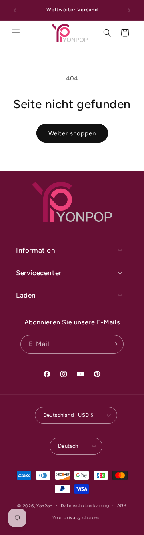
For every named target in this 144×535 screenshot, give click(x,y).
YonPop (44, 505)
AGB (122, 505)
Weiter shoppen (72, 133)
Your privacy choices (76, 517)
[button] (16, 33)
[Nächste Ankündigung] (129, 10)
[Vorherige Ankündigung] (15, 10)
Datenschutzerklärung (85, 505)
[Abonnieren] (114, 344)
